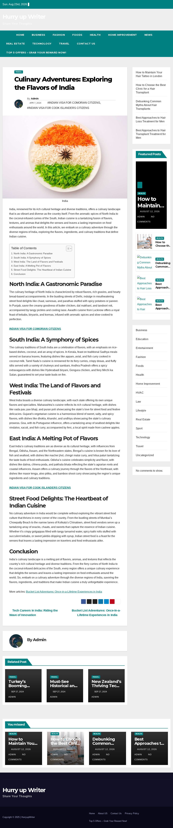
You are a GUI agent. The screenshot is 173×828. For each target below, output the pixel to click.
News (148, 34)
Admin (35, 98)
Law (138, 401)
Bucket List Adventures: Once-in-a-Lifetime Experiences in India (64, 591)
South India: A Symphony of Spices (32, 257)
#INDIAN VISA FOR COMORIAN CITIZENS (73, 102)
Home (20, 34)
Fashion (59, 34)
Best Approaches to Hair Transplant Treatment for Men (151, 134)
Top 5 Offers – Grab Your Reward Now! (36, 52)
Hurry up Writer (24, 16)
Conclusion (20, 274)
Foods (77, 34)
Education (142, 339)
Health (95, 34)
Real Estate (15, 43)
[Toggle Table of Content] (67, 248)
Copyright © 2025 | (12, 817)
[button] (162, 43)
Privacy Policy (132, 813)
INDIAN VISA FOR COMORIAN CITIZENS (35, 328)
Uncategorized (145, 455)
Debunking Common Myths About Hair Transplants (148, 105)
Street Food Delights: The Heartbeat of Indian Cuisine (42, 269)
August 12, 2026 (150, 211)
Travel (64, 43)
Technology (42, 43)
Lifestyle (141, 410)
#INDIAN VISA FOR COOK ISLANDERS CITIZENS (58, 107)
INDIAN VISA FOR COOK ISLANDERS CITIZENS (40, 487)
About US (102, 813)
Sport (139, 428)
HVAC (140, 392)
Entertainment (144, 348)
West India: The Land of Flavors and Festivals (38, 261)
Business (38, 34)
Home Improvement (122, 34)
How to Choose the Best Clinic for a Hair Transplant (151, 89)
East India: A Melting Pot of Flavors (32, 265)
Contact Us (116, 813)
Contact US (86, 43)
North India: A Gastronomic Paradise (33, 253)
